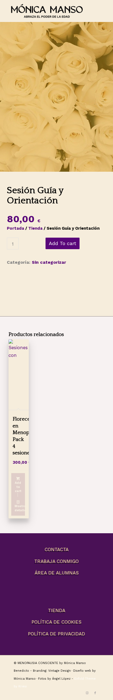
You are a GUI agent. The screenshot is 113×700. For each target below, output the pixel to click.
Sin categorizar (49, 262)
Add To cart (62, 243)
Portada (15, 228)
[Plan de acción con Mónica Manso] (56, 91)
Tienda (35, 228)
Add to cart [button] (18, 487)
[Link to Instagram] (87, 693)
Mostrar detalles (20, 508)
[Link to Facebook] (95, 693)
